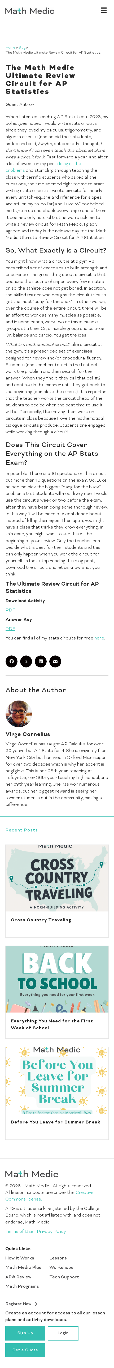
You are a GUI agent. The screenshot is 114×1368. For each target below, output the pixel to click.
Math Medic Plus (23, 1267)
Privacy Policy (51, 1231)
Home (10, 48)
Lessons (58, 1258)
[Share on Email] (55, 661)
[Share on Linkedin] (41, 661)
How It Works (19, 1258)
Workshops (61, 1267)
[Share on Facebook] (11, 661)
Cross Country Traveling (41, 920)
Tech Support (64, 1277)
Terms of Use (19, 1231)
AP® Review (18, 1277)
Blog (22, 48)
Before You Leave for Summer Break (55, 1122)
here (99, 638)
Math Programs (22, 1286)
